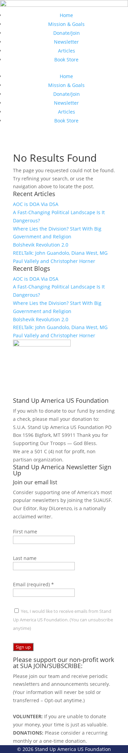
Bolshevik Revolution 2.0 (40, 244)
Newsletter (66, 42)
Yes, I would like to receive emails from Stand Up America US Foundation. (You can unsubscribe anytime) (63, 619)
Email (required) (33, 584)
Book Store (66, 59)
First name (25, 531)
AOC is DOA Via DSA (35, 204)
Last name (25, 558)
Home (66, 15)
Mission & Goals (66, 24)
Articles (66, 50)
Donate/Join (66, 33)
